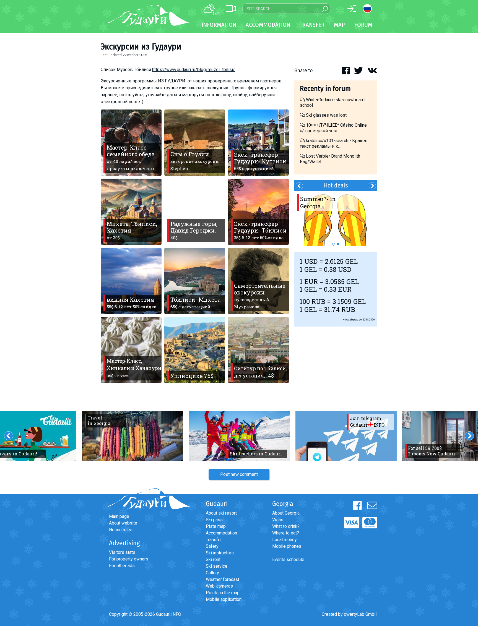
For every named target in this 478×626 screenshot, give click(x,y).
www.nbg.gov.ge (352, 319)
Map (339, 24)
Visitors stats (122, 552)
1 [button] (333, 244)
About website (123, 523)
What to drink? (286, 526)
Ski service (216, 566)
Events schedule (288, 559)
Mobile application (223, 599)
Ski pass (214, 519)
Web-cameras (219, 586)
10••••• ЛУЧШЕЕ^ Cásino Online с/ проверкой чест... (333, 127)
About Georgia (286, 513)
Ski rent (213, 559)
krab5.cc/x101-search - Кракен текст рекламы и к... (333, 143)
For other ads (122, 565)
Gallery (212, 572)
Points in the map (223, 592)
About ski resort (221, 513)
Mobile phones (286, 546)
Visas (277, 519)
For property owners (128, 559)
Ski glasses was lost (326, 115)
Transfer (214, 539)
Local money (284, 539)
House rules (121, 529)
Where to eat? (285, 533)
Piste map (216, 526)
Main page (119, 516)
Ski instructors (220, 552)
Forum (363, 24)
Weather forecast (222, 579)
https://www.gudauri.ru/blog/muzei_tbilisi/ (193, 69)
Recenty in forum (325, 88)
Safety (212, 546)
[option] (335, 218)
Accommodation (221, 533)
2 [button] (338, 244)
